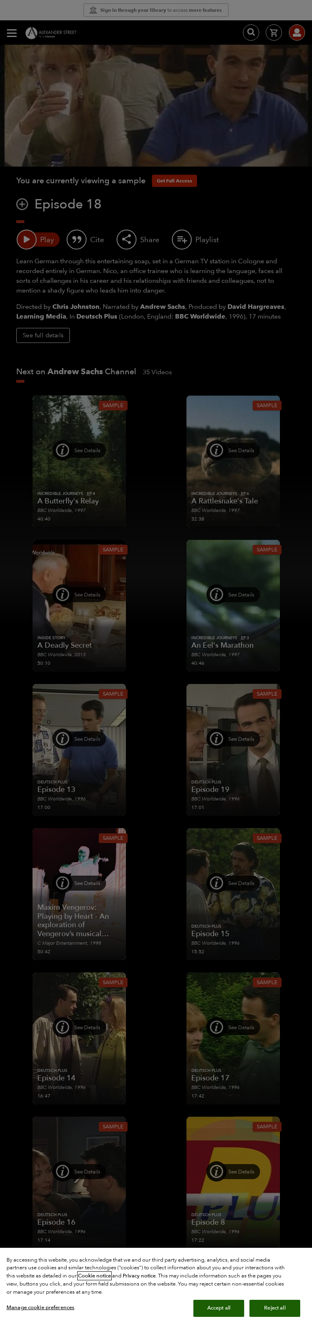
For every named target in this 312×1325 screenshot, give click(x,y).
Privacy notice (139, 1275)
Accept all (218, 1308)
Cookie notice (94, 1275)
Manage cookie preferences (40, 1307)
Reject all (274, 1308)
